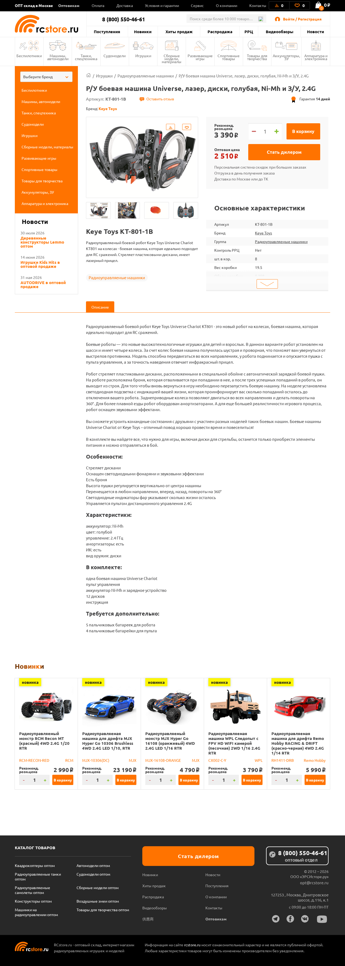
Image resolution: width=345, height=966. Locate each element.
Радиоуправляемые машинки (117, 277)
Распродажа (220, 31)
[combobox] (46, 76)
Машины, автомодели (57, 57)
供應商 (148, 918)
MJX (132, 760)
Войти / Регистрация (302, 18)
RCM (69, 760)
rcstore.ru (192, 944)
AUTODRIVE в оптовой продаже (43, 285)
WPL (259, 760)
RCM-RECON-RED (34, 760)
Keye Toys (263, 232)
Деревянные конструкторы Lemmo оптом (42, 242)
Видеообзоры (279, 31)
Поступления (107, 31)
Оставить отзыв (160, 98)
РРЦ (248, 31)
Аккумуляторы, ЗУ (286, 57)
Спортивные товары (229, 57)
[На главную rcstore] (50, 24)
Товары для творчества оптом (103, 909)
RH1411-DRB (282, 760)
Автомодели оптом (93, 865)
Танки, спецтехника (86, 57)
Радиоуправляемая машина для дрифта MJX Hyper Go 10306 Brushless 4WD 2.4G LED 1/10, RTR (107, 740)
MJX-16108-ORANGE (163, 760)
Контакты (257, 5)
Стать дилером (284, 152)
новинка (30, 682)
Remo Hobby (315, 760)
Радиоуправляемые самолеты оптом (32, 890)
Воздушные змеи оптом (98, 901)
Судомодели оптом (93, 874)
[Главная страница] (88, 75)
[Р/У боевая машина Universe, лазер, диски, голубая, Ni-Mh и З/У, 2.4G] (98, 210)
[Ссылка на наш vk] (305, 919)
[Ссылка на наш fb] (290, 919)
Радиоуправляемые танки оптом (38, 876)
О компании (226, 5)
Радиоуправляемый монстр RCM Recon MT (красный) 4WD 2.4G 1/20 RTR (44, 740)
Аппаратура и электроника (315, 57)
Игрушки (143, 55)
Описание (100, 307)
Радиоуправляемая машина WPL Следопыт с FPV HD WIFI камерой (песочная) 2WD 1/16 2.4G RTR (234, 743)
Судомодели (115, 55)
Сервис (197, 5)
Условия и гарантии (162, 5)
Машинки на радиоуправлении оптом (36, 912)
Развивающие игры (200, 57)
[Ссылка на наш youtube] (322, 919)
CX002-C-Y (217, 760)
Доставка (124, 5)
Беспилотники (29, 55)
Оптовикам (69, 5)
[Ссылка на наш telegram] (276, 919)
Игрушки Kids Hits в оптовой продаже (40, 264)
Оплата (98, 5)
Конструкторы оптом (33, 901)
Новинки (142, 31)
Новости (315, 31)
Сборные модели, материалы (171, 58)
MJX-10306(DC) (95, 760)
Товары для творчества (257, 57)
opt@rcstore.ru (314, 882)
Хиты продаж (179, 31)
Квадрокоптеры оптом (35, 865)
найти (260, 19)
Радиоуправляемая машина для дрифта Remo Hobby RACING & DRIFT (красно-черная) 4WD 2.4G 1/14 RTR (297, 743)
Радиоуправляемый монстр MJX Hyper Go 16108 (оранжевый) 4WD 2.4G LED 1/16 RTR (170, 740)
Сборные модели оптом (98, 887)
